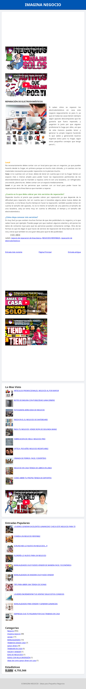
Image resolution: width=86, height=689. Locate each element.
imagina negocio (14, 634)
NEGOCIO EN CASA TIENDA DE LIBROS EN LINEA (33, 468)
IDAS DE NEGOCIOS (15, 654)
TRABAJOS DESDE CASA (16, 643)
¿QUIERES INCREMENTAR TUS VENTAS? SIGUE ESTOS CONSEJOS (39, 594)
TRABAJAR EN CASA (14, 649)
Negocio (10, 631)
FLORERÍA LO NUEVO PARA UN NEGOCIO (30, 555)
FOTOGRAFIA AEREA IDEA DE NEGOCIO (29, 410)
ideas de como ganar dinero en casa (21, 660)
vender (10, 637)
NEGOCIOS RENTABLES (51, 238)
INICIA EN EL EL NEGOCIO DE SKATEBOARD (31, 419)
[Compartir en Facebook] (17, 235)
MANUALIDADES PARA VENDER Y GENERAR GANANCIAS (36, 604)
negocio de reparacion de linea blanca (26, 238)
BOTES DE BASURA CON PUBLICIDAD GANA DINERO (34, 400)
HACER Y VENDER (14, 652)
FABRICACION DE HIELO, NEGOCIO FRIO (29, 439)
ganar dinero (12, 646)
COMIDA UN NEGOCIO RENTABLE (27, 536)
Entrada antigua (74, 252)
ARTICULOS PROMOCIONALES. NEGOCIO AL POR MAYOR (36, 390)
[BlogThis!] (13, 235)
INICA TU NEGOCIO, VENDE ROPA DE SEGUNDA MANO (35, 429)
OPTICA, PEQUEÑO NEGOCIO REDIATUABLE (31, 448)
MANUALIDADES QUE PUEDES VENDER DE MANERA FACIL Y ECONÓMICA (42, 565)
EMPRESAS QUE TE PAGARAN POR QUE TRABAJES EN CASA (37, 614)
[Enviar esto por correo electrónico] (11, 235)
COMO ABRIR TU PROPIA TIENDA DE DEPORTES (32, 478)
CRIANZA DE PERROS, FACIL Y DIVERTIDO (30, 458)
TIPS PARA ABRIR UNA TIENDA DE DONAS (30, 584)
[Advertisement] (43, 28)
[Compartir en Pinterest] (19, 235)
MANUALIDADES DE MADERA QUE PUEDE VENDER (34, 575)
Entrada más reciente (13, 252)
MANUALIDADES (13, 640)
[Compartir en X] (15, 235)
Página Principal (45, 252)
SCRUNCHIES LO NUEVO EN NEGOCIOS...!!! (30, 546)
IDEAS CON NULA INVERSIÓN (18, 657)
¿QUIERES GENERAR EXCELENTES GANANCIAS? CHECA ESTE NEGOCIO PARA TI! (44, 526)
